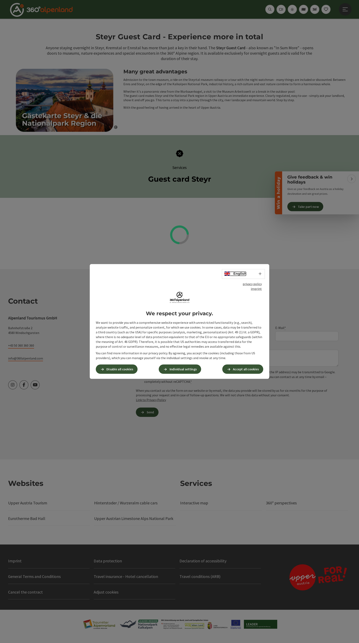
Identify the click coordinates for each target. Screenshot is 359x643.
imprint (256, 289)
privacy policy (252, 284)
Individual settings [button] (183, 369)
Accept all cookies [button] (246, 369)
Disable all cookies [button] (119, 369)
